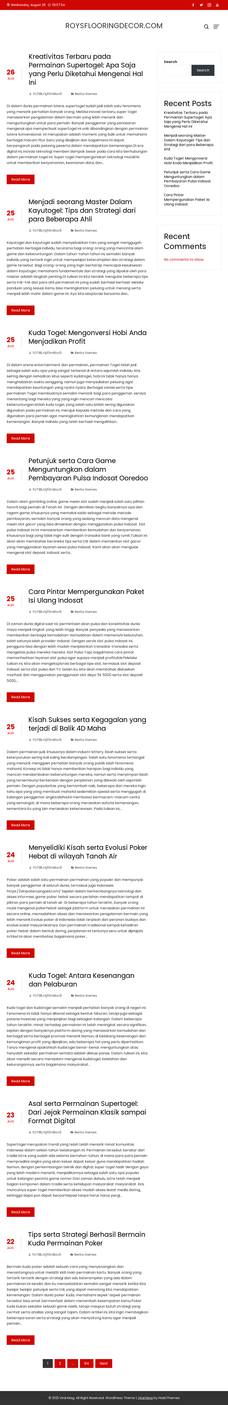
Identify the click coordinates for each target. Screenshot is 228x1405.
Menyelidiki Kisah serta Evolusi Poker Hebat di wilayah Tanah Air (88, 852)
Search (170, 61)
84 (86, 1363)
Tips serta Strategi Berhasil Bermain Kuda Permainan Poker (86, 1239)
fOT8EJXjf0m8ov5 (47, 94)
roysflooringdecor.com (114, 26)
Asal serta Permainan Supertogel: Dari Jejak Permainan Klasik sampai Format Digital (87, 1112)
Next (104, 1363)
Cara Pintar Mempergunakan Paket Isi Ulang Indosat (86, 596)
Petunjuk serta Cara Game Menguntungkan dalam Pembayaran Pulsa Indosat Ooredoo (88, 469)
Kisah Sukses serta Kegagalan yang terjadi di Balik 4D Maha (87, 724)
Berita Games (86, 94)
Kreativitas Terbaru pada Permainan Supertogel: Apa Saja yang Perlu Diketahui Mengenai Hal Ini (86, 69)
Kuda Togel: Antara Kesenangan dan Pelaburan (81, 980)
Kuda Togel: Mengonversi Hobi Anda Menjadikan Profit (87, 337)
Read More (20, 179)
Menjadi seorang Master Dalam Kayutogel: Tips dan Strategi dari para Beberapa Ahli (82, 210)
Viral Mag (145, 1398)
